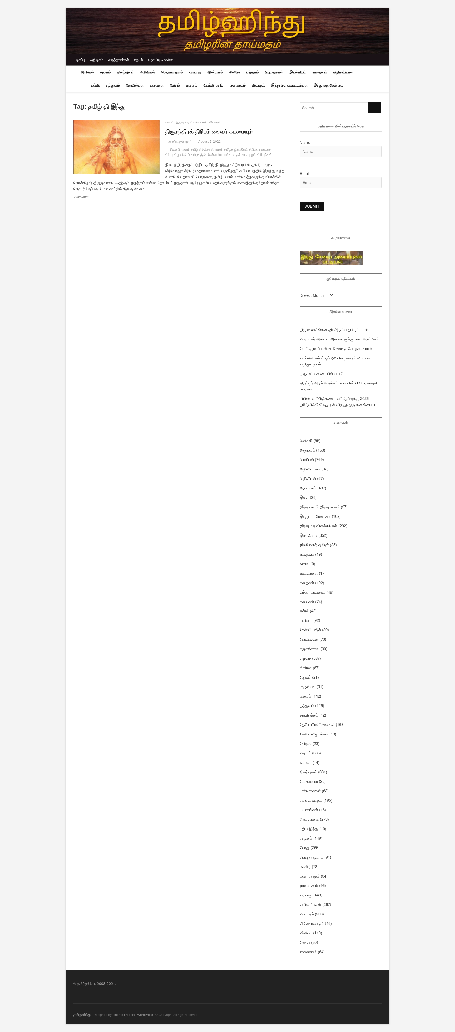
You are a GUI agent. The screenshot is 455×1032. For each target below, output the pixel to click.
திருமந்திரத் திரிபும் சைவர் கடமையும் (209, 131)
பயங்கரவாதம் (311, 800)
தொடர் (305, 752)
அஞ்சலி (306, 440)
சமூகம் (105, 72)
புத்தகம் (252, 72)
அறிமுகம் (96, 59)
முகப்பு (80, 59)
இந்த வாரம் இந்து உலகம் (320, 506)
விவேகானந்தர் (312, 923)
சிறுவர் (305, 677)
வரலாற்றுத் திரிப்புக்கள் (257, 155)
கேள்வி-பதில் (213, 85)
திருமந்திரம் (182, 155)
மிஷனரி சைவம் (180, 149)
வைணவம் (238, 85)
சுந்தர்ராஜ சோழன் (179, 141)
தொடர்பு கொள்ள (160, 59)
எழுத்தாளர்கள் (118, 59)
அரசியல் (87, 72)
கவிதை (306, 620)
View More (88, 197)
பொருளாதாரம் (172, 72)
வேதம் (175, 85)
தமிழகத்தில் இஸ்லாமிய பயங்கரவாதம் (216, 155)
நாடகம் (305, 762)
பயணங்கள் (309, 809)
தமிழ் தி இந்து (200, 149)
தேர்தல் (305, 743)
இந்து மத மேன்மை (328, 85)
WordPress (145, 1014)
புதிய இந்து (309, 828)
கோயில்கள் (135, 85)
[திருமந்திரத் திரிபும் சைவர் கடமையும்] (116, 147)
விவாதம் (258, 85)
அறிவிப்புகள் (310, 469)
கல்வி (95, 85)
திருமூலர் (217, 149)
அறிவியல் (147, 72)
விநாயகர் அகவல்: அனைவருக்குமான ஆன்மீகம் (339, 339)
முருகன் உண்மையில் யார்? (321, 373)
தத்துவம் (113, 85)
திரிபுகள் (254, 149)
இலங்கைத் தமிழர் (314, 544)
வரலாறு (195, 72)
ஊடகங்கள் (309, 573)
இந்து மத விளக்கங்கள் (289, 85)
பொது (305, 847)
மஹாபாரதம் (310, 876)
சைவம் (191, 85)
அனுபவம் (307, 450)
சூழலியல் (307, 686)
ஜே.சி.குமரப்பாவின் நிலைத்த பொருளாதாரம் (336, 348)
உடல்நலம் (307, 554)
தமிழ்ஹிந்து (82, 1014)
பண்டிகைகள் (310, 790)
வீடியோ (306, 932)
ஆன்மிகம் (215, 72)
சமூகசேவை (309, 648)
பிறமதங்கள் (274, 72)
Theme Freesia (124, 1014)
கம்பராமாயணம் (312, 592)
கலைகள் (157, 85)
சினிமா (234, 72)
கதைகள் (320, 72)
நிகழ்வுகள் (125, 72)
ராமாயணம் (309, 885)
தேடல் (138, 59)
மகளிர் (305, 866)
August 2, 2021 (209, 141)
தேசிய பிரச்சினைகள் (317, 724)
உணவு (304, 563)
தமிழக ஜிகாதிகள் (236, 149)
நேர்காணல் (309, 781)
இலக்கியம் (298, 72)
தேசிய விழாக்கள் (314, 734)
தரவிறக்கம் (309, 715)
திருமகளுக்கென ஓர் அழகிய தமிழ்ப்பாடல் (334, 329)
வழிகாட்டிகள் (343, 72)
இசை (304, 497)
